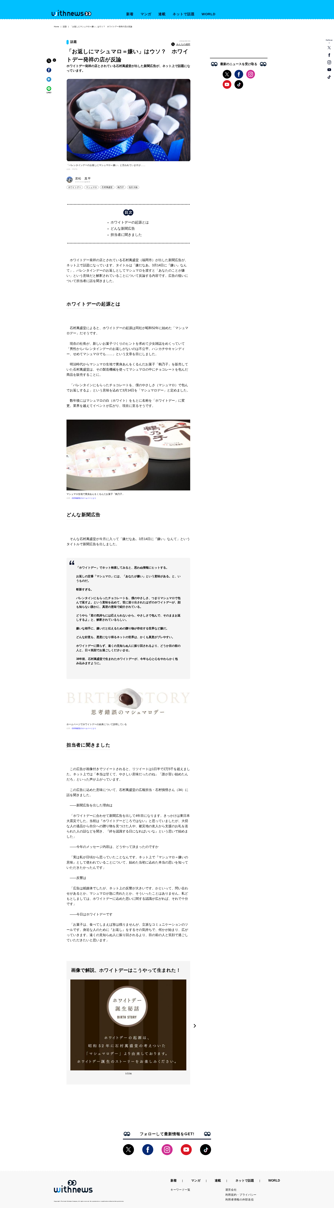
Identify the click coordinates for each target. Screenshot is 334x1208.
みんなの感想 (183, 44)
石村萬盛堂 (107, 187)
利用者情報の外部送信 (239, 1199)
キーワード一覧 (180, 1189)
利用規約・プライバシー (241, 1194)
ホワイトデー (74, 187)
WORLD (209, 14)
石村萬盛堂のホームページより (84, 498)
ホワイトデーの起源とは (130, 222)
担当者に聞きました (126, 235)
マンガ (146, 14)
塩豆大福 (133, 187)
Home (56, 26)
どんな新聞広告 (123, 228)
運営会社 (231, 1189)
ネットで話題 (183, 14)
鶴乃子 (121, 187)
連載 (162, 14)
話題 (65, 26)
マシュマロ (91, 187)
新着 (130, 14)
